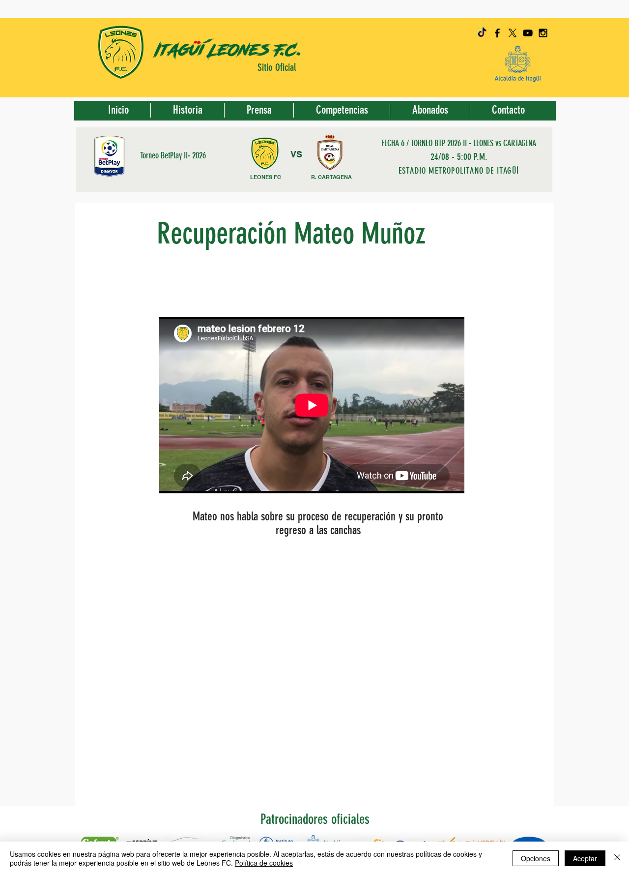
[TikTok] (482, 33)
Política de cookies (264, 863)
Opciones (535, 858)
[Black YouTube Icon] (528, 33)
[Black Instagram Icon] (543, 33)
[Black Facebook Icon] (497, 33)
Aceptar (585, 858)
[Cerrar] (617, 858)
